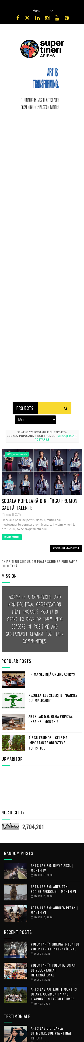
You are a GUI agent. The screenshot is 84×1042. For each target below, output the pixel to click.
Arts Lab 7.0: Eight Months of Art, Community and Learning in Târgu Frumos (54, 993)
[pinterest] (67, 18)
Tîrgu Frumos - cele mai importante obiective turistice (48, 742)
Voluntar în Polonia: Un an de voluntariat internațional (53, 969)
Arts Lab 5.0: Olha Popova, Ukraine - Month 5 (50, 719)
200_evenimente (17, 454)
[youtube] (57, 18)
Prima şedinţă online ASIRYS (51, 674)
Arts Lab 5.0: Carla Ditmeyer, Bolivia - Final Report (51, 1032)
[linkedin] (37, 18)
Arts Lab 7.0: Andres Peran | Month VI (54, 910)
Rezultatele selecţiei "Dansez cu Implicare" (53, 698)
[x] (27, 18)
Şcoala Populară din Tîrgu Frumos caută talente (40, 504)
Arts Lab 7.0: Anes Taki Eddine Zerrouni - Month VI (53, 889)
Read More (11, 537)
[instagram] (47, 18)
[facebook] (18, 18)
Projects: (25, 408)
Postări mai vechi (66, 548)
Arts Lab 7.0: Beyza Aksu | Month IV (52, 868)
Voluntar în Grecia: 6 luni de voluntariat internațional (55, 946)
